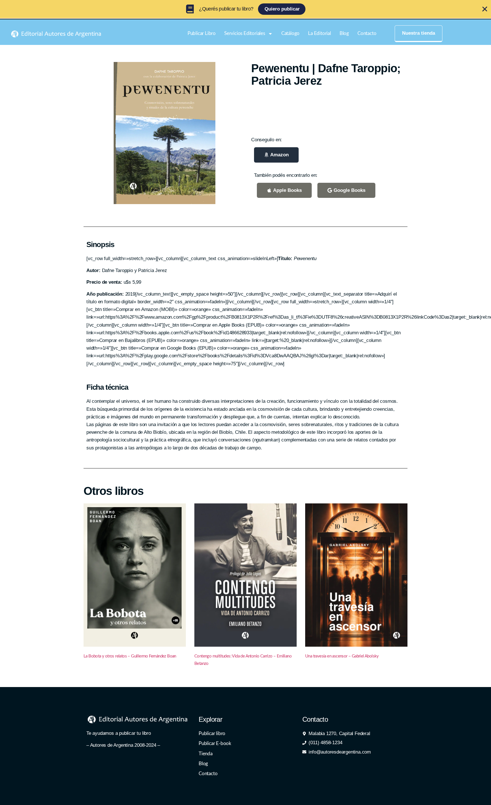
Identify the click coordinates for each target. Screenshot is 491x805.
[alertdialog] (245, 9)
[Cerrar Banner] (484, 9)
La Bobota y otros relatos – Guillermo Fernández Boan (130, 656)
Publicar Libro (202, 33)
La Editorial (319, 33)
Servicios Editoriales (244, 33)
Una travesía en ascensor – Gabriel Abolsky (342, 656)
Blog (344, 33)
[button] (276, 155)
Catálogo (290, 33)
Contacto (366, 33)
